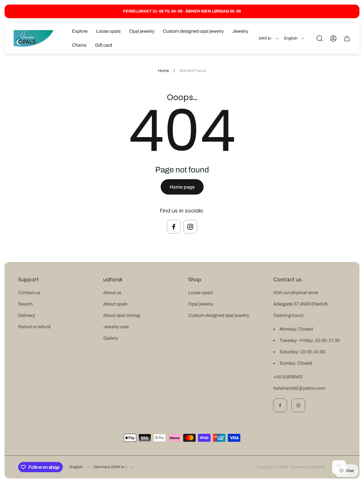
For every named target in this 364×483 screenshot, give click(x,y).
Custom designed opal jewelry (218, 315)
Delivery (26, 315)
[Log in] (333, 38)
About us (112, 292)
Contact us (29, 292)
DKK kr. (265, 38)
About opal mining (121, 315)
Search (25, 304)
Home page (182, 187)
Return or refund (34, 326)
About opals (115, 304)
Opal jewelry (201, 304)
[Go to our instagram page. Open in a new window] (190, 227)
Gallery (110, 338)
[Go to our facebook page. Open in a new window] (174, 227)
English (290, 38)
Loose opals (200, 292)
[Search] (319, 38)
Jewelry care (116, 326)
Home (163, 71)
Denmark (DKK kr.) (110, 467)
